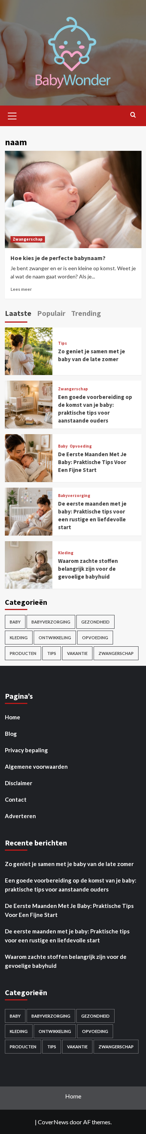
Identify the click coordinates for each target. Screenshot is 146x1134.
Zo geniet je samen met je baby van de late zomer (69, 863)
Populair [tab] (51, 313)
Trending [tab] (86, 313)
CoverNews (53, 1121)
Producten (23, 653)
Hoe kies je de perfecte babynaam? (58, 258)
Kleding (65, 553)
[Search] (133, 115)
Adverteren (20, 816)
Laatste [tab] (18, 313)
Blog (11, 733)
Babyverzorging (74, 496)
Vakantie (77, 653)
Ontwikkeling (55, 637)
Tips (62, 343)
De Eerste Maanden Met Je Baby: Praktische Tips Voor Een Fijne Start (92, 462)
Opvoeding (81, 446)
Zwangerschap (28, 239)
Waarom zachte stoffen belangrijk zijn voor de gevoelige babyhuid (88, 568)
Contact (16, 799)
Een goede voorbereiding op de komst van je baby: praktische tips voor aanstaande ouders (70, 885)
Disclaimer (18, 783)
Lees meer (21, 289)
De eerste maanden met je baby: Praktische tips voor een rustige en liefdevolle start (67, 936)
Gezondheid (95, 621)
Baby (63, 446)
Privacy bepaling (26, 750)
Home (12, 717)
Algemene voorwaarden (36, 766)
